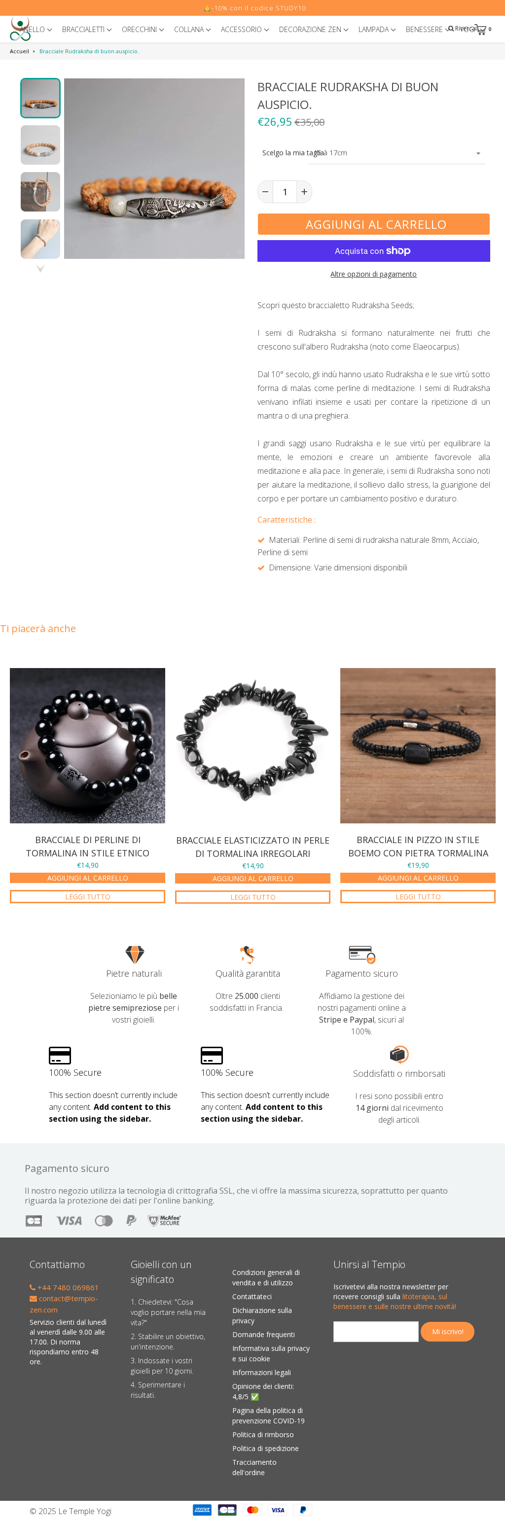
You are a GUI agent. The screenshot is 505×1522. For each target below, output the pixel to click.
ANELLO (33, 29)
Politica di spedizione (265, 1448)
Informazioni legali (261, 1372)
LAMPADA (375, 29)
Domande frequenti (263, 1334)
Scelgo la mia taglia (283, 152)
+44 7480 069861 (67, 1287)
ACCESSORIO (242, 29)
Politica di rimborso (263, 1434)
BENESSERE (425, 29)
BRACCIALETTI (84, 29)
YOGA (470, 29)
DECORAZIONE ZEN (311, 29)
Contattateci (252, 1296)
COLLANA (190, 29)
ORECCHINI (140, 29)
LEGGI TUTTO (87, 896)
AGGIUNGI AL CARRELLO (87, 878)
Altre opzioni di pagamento (373, 274)
